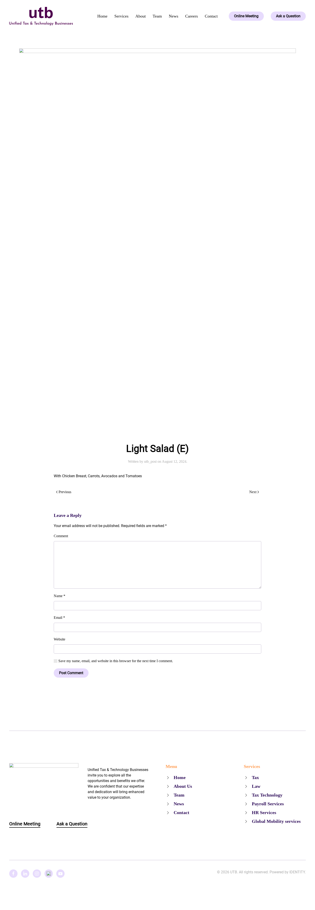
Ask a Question (288, 16)
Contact (211, 16)
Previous (65, 492)
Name (59, 596)
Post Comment (71, 673)
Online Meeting (246, 16)
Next (252, 492)
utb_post (150, 461)
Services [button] (121, 16)
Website (59, 639)
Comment (61, 536)
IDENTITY (297, 872)
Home (102, 16)
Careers (191, 16)
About (140, 16)
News (173, 16)
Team (157, 16)
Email (59, 618)
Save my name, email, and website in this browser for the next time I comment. (115, 661)
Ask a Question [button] (71, 824)
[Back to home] (41, 16)
